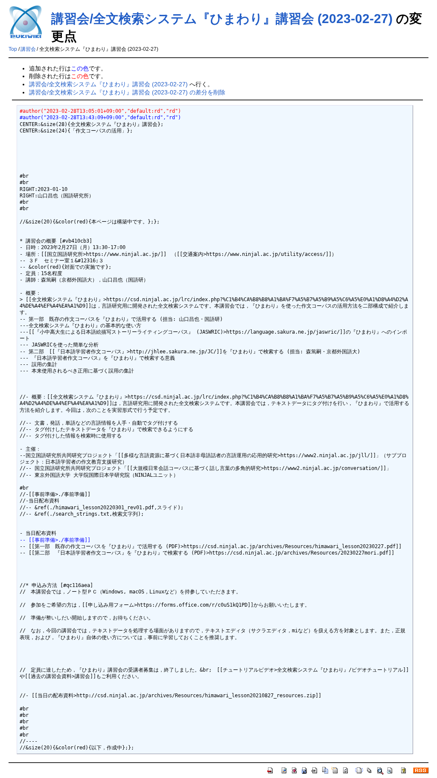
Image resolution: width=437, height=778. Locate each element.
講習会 (28, 49)
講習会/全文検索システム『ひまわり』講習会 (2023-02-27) (222, 19)
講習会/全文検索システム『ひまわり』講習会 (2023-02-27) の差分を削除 (127, 92)
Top (13, 49)
